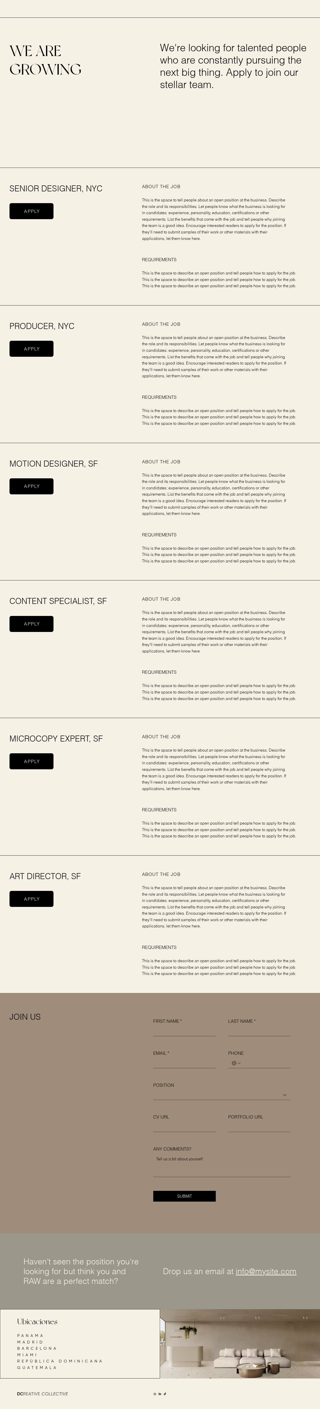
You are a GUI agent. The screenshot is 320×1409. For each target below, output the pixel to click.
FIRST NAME (167, 1021)
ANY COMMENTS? (172, 1149)
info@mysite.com (266, 1271)
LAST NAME (242, 1021)
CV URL (161, 1117)
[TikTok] (165, 1393)
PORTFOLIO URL (245, 1117)
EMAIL (161, 1053)
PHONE (236, 1053)
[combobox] (222, 1095)
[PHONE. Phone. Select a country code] (236, 1063)
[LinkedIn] (160, 1393)
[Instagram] (155, 1393)
